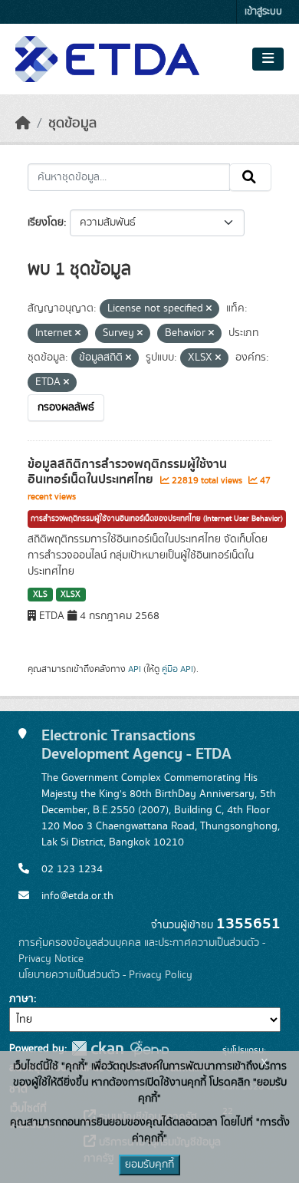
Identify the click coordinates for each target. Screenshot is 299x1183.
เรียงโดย (46, 222)
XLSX (70, 594)
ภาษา (21, 999)
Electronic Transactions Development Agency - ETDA (136, 744)
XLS (40, 594)
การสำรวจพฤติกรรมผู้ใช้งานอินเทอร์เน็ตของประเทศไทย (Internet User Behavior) (157, 518)
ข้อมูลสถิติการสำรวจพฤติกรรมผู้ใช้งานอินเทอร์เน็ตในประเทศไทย (127, 472)
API (134, 669)
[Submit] (250, 177)
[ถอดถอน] (209, 309)
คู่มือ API (177, 669)
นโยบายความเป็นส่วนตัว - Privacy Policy (105, 975)
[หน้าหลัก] (23, 123)
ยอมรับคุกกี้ (149, 1164)
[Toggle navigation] (268, 59)
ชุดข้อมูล (72, 123)
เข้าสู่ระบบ (263, 12)
